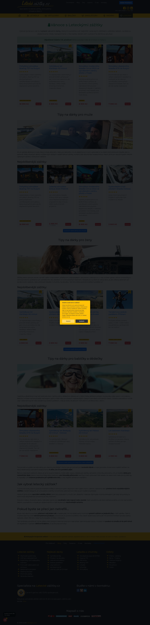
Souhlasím (81, 321)
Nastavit (68, 321)
